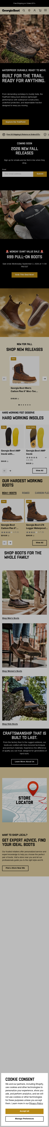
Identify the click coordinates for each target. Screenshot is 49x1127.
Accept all (24, 1111)
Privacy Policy (36, 1104)
